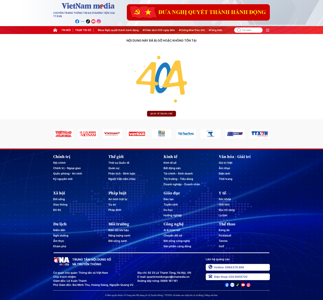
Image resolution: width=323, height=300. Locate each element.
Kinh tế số (170, 162)
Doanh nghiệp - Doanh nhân (182, 184)
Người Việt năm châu (121, 179)
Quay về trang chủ (161, 114)
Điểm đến (59, 230)
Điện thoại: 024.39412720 (230, 276)
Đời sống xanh (117, 241)
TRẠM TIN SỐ (83, 30)
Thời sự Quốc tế (118, 162)
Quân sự (113, 168)
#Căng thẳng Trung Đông (221, 30)
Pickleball (225, 235)
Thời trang (225, 179)
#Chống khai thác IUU (189, 30)
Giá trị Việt (225, 162)
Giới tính (224, 204)
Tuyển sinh (171, 204)
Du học (168, 210)
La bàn (223, 215)
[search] (237, 30)
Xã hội (59, 193)
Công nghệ (174, 224)
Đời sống (59, 199)
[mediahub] (210, 134)
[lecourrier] (63, 134)
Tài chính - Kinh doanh (178, 173)
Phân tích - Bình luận (121, 173)
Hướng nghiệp (173, 215)
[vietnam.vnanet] (112, 134)
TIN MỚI (66, 30)
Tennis (223, 241)
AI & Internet (172, 230)
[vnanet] (235, 134)
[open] (268, 30)
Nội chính (59, 162)
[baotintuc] (259, 134)
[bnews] (137, 134)
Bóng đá (224, 230)
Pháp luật (117, 193)
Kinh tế (170, 156)
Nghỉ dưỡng (60, 235)
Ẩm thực (58, 241)
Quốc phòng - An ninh (67, 173)
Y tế (222, 193)
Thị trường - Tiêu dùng (178, 179)
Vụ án (112, 204)
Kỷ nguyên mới (63, 179)
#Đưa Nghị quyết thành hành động (115, 30)
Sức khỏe (225, 199)
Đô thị (57, 210)
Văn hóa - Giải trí (235, 156)
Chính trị (61, 156)
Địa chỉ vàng (227, 210)
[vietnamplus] (88, 134)
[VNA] (77, 21)
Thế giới (116, 156)
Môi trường (118, 224)
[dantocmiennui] (186, 134)
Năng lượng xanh (119, 235)
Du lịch (60, 224)
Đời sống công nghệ (177, 241)
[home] (55, 30)
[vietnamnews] (161, 134)
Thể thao (227, 224)
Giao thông (60, 204)
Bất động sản (172, 168)
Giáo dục (172, 193)
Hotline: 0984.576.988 (229, 267)
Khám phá (59, 246)
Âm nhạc (224, 168)
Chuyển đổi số (173, 235)
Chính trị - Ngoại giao (67, 168)
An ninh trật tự (117, 199)
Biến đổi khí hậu (118, 230)
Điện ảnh (224, 173)
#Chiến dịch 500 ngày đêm (156, 30)
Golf (221, 246)
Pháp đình (114, 210)
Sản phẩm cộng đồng (177, 246)
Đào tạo (169, 199)
